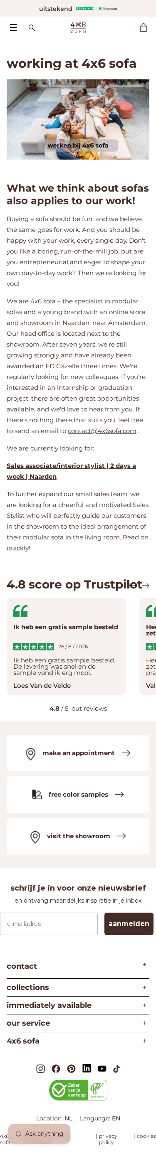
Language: (96, 1118)
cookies (146, 1136)
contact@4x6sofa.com (102, 431)
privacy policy (108, 1139)
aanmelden (129, 924)
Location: (50, 1118)
